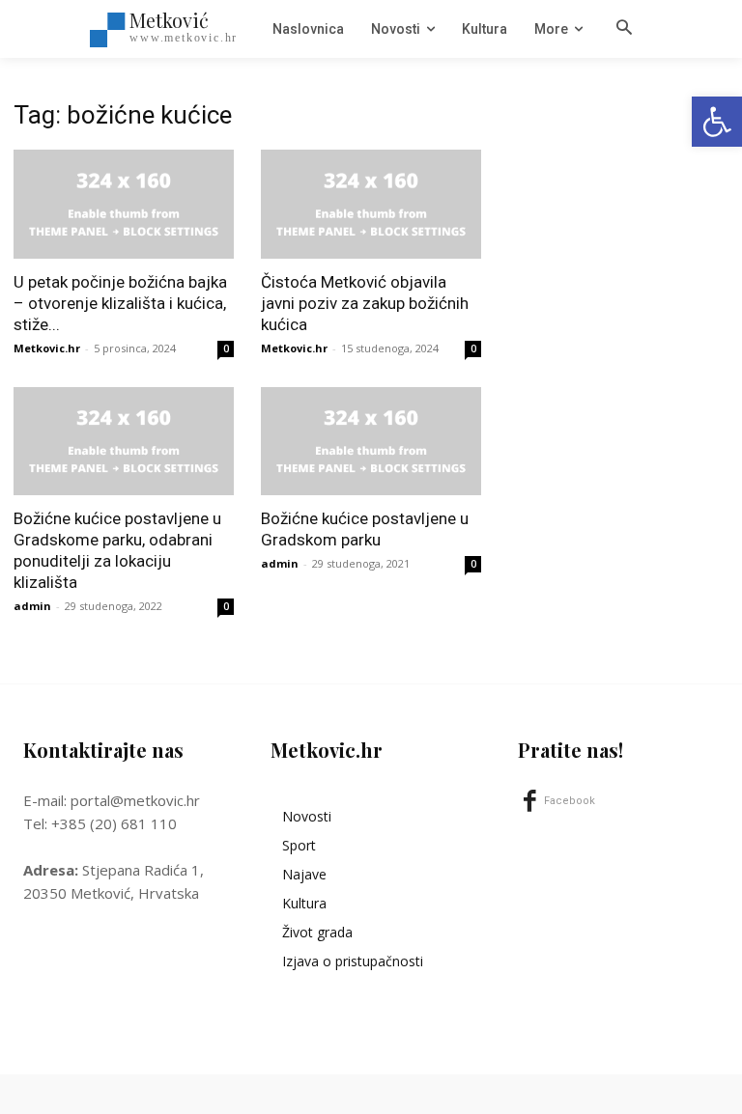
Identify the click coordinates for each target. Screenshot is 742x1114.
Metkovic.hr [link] (47, 348)
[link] (717, 122)
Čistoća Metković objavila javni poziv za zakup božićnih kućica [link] (365, 303)
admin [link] (32, 606)
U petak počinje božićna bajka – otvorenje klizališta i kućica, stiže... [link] (120, 303)
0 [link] (226, 348)
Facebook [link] (569, 800)
